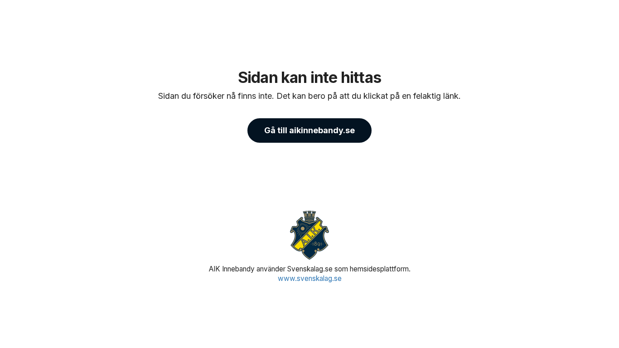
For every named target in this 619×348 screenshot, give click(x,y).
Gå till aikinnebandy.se (309, 130)
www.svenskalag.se (310, 278)
